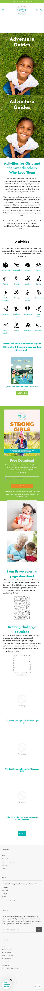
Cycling (38, 270)
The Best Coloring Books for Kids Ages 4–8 (22, 722)
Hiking (16, 284)
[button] (6, 984)
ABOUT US (5, 865)
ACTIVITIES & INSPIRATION (10, 862)
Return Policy (6, 952)
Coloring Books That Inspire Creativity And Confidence (22, 818)
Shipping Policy (7, 949)
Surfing (16, 330)
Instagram (5, 887)
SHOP (3, 855)
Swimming (27, 330)
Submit (22, 486)
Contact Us (5, 962)
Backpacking (6, 270)
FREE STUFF (5, 859)
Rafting (38, 284)
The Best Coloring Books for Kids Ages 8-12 (22, 770)
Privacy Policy (6, 959)
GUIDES (4, 868)
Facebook (5, 890)
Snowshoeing (28, 314)
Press (3, 946)
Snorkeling (5, 314)
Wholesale (5, 965)
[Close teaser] (11, 980)
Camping (27, 270)
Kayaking (27, 284)
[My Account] (37, 10)
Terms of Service (7, 955)
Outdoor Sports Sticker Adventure (22, 387)
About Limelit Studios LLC (10, 968)
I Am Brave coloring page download (22, 574)
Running (16, 298)
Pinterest (4, 893)
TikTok (4, 896)
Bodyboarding (17, 270)
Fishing (5, 284)
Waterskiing (38, 330)
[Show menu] (2, 10)
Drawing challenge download (22, 629)
